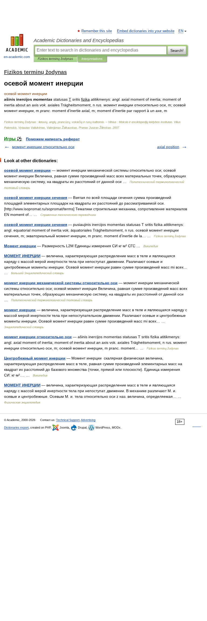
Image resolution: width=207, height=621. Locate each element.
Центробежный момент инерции (34, 358)
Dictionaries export (16, 427)
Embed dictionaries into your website (145, 31)
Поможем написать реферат (53, 139)
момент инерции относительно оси (43, 147)
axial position (168, 147)
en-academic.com (17, 57)
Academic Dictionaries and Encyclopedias (79, 40)
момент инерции (20, 310)
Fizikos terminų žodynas (55, 59)
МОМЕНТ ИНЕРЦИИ (22, 256)
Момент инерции (20, 246)
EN (180, 31)
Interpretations (91, 59)
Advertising (88, 420)
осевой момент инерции (27, 170)
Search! (177, 50)
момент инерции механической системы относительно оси (61, 283)
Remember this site (97, 31)
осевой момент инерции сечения (35, 197)
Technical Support (68, 420)
